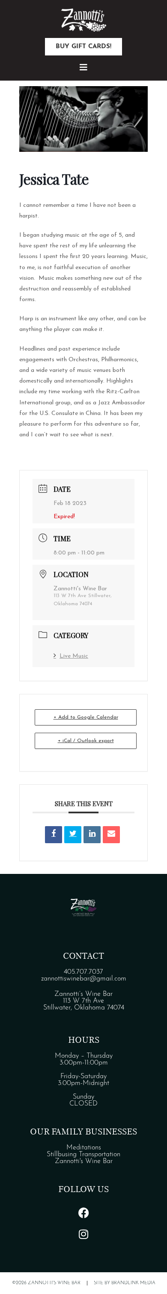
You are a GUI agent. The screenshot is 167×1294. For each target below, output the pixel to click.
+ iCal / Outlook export (86, 740)
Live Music (74, 656)
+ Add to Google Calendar (86, 717)
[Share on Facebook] (53, 834)
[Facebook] (83, 1213)
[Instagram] (83, 1234)
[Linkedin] (92, 834)
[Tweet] (72, 834)
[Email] (111, 834)
